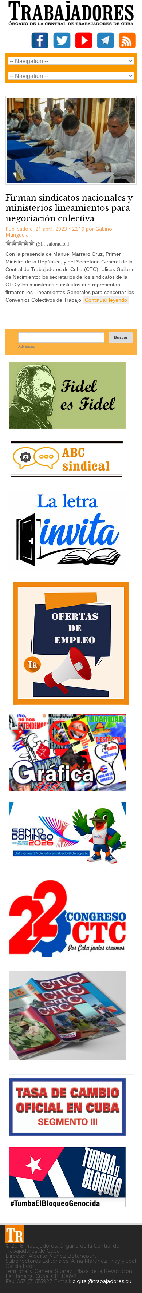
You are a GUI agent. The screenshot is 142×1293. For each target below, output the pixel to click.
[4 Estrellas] (26, 243)
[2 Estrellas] (14, 243)
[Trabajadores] (14, 1234)
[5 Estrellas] (32, 243)
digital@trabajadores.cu (101, 1281)
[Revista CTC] (67, 1060)
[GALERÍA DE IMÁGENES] (67, 788)
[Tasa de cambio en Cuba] (67, 1133)
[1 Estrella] (8, 243)
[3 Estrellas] (20, 243)
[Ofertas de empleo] (71, 643)
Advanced (26, 346)
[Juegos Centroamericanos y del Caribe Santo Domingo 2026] (67, 866)
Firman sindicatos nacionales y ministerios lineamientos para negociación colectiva (69, 208)
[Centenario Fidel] (67, 426)
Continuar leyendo (106, 300)
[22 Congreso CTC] (67, 955)
